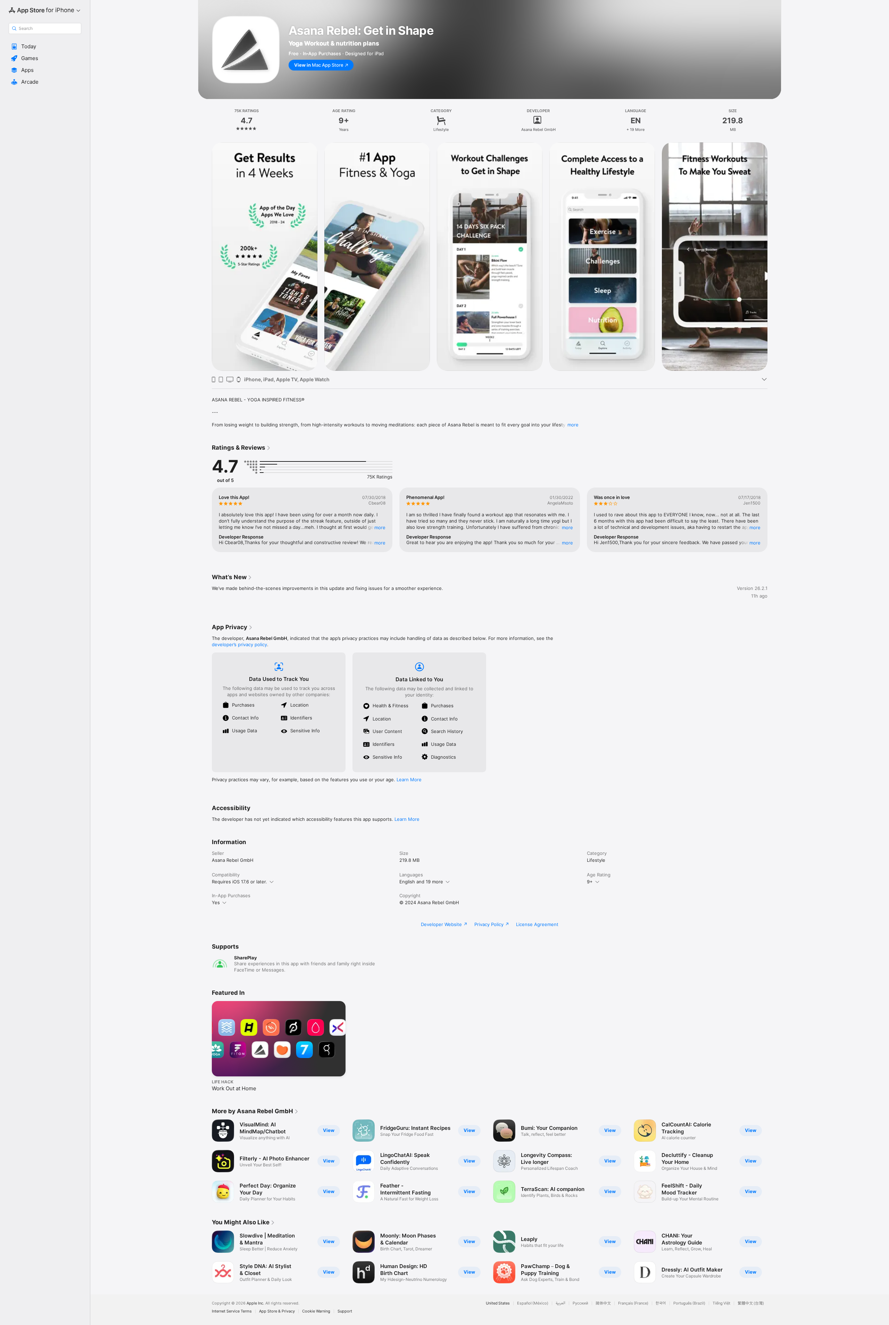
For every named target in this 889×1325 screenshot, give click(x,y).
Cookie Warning (316, 1311)
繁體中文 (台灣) (751, 1303)
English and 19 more (421, 881)
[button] (45, 46)
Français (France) (633, 1303)
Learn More (409, 779)
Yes (216, 902)
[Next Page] (774, 256)
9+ (590, 881)
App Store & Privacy (277, 1311)
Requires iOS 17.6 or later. (239, 881)
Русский (580, 1303)
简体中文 (603, 1303)
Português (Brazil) (689, 1303)
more (573, 424)
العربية (560, 1303)
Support (345, 1311)
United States (498, 1303)
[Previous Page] (205, 256)
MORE (379, 527)
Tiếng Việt (721, 1303)
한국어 (661, 1303)
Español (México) (532, 1303)
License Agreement (537, 924)
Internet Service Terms (232, 1311)
